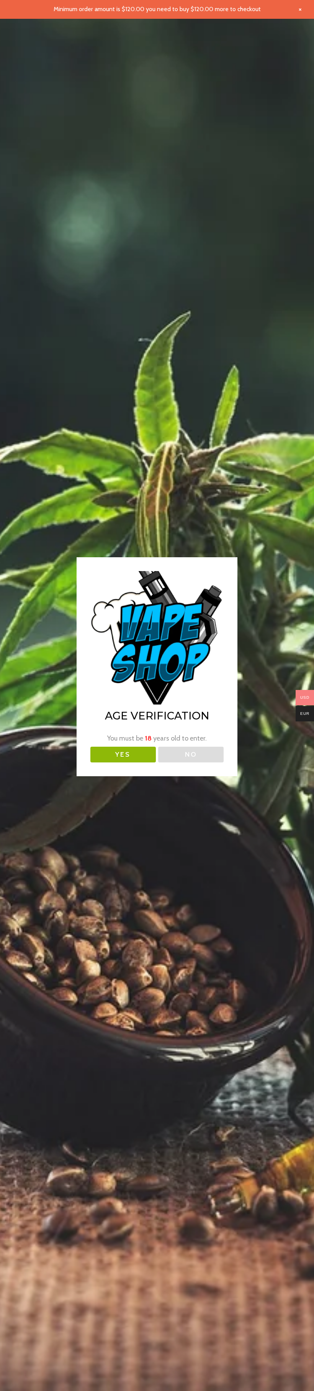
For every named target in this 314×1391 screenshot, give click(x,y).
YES (123, 754)
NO (191, 754)
